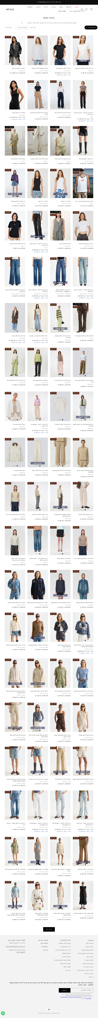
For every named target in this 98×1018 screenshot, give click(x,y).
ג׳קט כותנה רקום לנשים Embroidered (64, 646)
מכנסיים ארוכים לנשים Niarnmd (16, 380)
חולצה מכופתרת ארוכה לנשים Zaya (61, 602)
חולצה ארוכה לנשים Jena (18, 159)
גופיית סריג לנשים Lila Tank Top (15, 514)
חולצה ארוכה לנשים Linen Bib (39, 691)
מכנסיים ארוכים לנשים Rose (63, 112)
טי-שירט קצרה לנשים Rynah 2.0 (84, 68)
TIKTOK (45, 950)
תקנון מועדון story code (85, 953)
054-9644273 (21, 952)
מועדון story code (87, 950)
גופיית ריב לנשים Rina (18, 112)
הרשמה (64, 990)
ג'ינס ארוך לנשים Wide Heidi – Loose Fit (39, 244)
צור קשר (68, 970)
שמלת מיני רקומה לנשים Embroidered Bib (41, 914)
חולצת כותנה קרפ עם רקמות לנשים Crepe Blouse (15, 692)
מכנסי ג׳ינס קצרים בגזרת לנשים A (38, 779)
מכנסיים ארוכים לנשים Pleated (84, 336)
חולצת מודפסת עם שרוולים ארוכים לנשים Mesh (38, 736)
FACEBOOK (44, 946)
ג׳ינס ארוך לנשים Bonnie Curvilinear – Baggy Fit (63, 290)
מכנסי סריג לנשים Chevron (85, 869)
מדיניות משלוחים (65, 946)
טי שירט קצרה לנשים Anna (63, 68)
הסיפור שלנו (89, 943)
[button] (75, 7)
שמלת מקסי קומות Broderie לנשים (83, 913)
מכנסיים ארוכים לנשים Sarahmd (62, 470)
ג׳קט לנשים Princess (19, 424)
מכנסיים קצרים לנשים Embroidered (83, 779)
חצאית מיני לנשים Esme (64, 558)
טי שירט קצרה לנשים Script (17, 243)
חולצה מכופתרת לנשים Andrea (84, 602)
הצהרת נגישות (89, 973)
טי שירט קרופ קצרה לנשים (86, 243)
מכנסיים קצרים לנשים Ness (63, 159)
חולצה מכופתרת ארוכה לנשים (40, 68)
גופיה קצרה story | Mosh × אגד (84, 201)
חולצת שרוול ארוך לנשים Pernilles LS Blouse (18, 559)
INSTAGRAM (44, 943)
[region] (49, 2)
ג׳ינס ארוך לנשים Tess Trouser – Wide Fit (83, 290)
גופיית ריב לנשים (66, 201)
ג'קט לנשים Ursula (19, 470)
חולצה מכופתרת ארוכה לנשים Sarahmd (85, 471)
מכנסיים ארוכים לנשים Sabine (39, 159)
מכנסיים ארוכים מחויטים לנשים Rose (39, 113)
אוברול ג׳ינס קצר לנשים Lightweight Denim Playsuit (16, 914)
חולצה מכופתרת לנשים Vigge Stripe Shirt (62, 515)
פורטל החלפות (66, 953)
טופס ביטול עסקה (65, 963)
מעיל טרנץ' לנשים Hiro (18, 336)
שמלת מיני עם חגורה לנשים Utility (15, 869)
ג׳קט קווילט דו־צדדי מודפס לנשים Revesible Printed (83, 646)
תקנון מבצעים (89, 960)
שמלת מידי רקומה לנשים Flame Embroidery (62, 914)
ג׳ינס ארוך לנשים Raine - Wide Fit (16, 824)
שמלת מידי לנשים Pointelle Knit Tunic (61, 870)
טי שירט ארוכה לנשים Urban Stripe (63, 336)
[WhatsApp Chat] (3, 1013)
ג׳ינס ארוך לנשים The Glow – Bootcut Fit (84, 824)
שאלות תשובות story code (62, 960)
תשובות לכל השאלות (65, 943)
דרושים (91, 977)
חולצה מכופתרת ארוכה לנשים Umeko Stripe (83, 425)
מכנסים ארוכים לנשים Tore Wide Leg (84, 381)
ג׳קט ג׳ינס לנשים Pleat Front (16, 602)
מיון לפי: (33, 27)
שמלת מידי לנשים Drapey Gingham (38, 869)
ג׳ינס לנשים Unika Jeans (86, 514)
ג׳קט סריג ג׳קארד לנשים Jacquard (38, 645)
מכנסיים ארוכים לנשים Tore (63, 380)
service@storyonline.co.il (15, 946)
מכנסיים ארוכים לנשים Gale (40, 470)
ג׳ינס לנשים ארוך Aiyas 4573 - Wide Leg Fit (39, 559)
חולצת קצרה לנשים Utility (63, 691)
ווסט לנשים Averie (65, 243)
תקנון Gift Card (88, 963)
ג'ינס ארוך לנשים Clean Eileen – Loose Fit (83, 113)
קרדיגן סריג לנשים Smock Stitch (15, 645)
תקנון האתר (89, 956)
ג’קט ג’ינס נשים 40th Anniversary (38, 602)
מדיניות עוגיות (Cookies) (85, 970)
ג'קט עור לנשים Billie (18, 68)
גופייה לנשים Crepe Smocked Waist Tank (62, 736)
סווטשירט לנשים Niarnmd (40, 380)
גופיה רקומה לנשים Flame (86, 735)
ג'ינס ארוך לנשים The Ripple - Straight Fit (61, 824)
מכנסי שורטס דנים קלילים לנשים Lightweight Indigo (16, 780)
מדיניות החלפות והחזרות (63, 950)
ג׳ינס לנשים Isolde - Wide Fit (38, 336)
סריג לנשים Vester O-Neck (40, 514)
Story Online (41, 1013)
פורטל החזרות (66, 956)
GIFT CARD (67, 967)
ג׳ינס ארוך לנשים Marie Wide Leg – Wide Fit (15, 290)
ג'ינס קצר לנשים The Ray (86, 159)
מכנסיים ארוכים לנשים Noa (17, 735)
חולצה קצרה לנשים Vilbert (63, 424)
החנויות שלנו (89, 946)
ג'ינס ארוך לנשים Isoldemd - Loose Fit (39, 425)
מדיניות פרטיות (88, 967)
